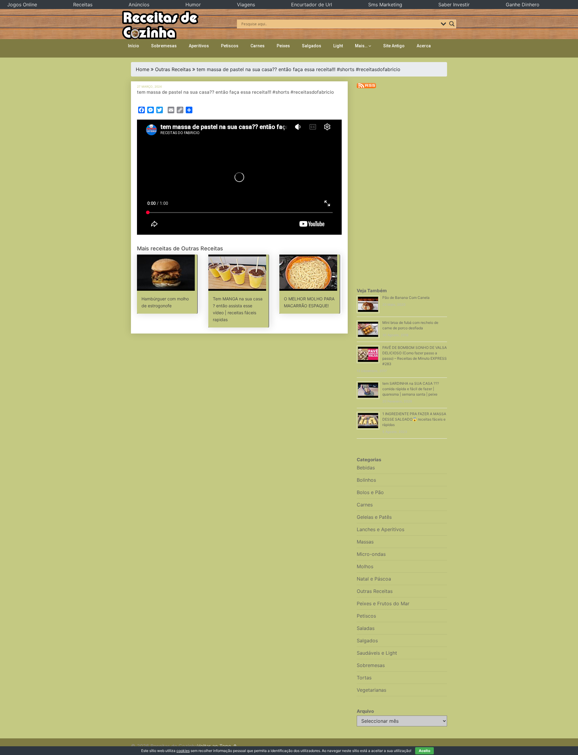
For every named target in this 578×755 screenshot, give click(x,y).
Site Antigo (394, 45)
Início (133, 45)
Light (338, 45)
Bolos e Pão (370, 492)
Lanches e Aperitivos (380, 529)
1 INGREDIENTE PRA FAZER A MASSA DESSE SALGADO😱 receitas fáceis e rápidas (414, 419)
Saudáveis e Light (377, 653)
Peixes (283, 45)
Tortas (364, 678)
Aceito (424, 750)
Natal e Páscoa (374, 579)
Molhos (365, 566)
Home (142, 69)
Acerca (424, 45)
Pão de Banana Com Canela (406, 297)
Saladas (365, 628)
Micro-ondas (371, 554)
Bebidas (366, 468)
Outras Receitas (173, 69)
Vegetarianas (371, 690)
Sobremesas (164, 45)
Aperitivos (199, 45)
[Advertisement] (239, 361)
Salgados (311, 45)
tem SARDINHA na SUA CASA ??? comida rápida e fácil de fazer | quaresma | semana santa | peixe (410, 388)
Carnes (257, 45)
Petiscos (229, 45)
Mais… (361, 45)
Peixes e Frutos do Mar (383, 603)
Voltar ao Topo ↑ (217, 746)
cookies (183, 750)
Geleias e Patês (374, 517)
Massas (365, 542)
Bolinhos (366, 480)
